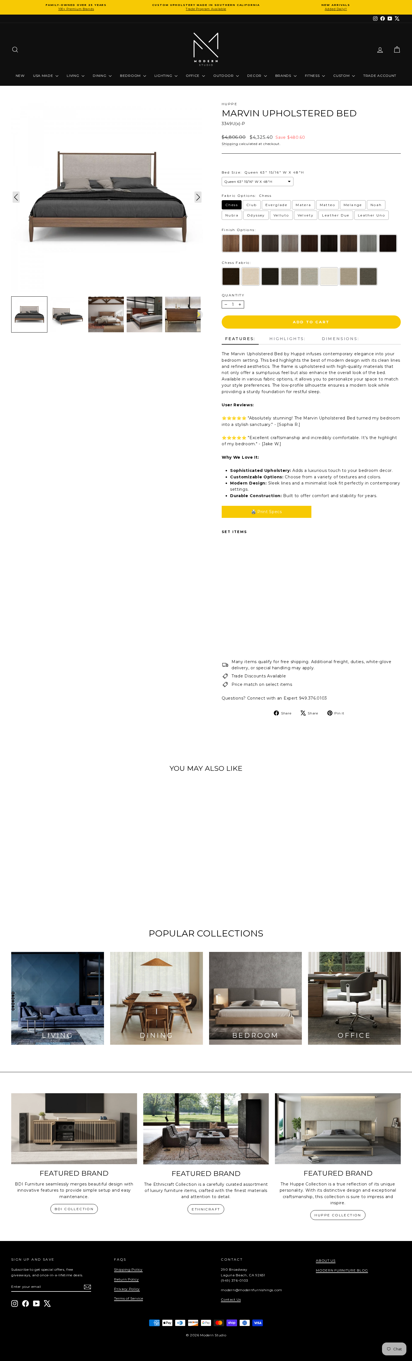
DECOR (254, 75)
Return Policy (126, 1279)
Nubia (232, 215)
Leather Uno (371, 215)
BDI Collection (74, 1209)
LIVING (73, 75)
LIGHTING (163, 75)
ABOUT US (325, 1260)
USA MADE (43, 75)
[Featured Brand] (74, 1128)
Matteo (327, 205)
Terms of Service (128, 1298)
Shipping (230, 144)
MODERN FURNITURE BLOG (342, 1270)
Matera (303, 205)
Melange (353, 205)
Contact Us (231, 1299)
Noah (376, 205)
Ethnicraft (206, 1209)
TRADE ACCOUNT (379, 75)
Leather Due (335, 215)
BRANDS (283, 75)
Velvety (306, 215)
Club (251, 205)
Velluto (281, 215)
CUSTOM (342, 75)
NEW (20, 75)
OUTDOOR (224, 75)
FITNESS (313, 75)
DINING (100, 75)
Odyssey (256, 215)
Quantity (233, 295)
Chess (231, 205)
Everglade (276, 205)
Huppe (229, 104)
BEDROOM (131, 75)
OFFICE (193, 75)
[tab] (240, 339)
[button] (29, 314)
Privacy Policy (127, 1289)
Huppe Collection (337, 1215)
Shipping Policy (128, 1269)
